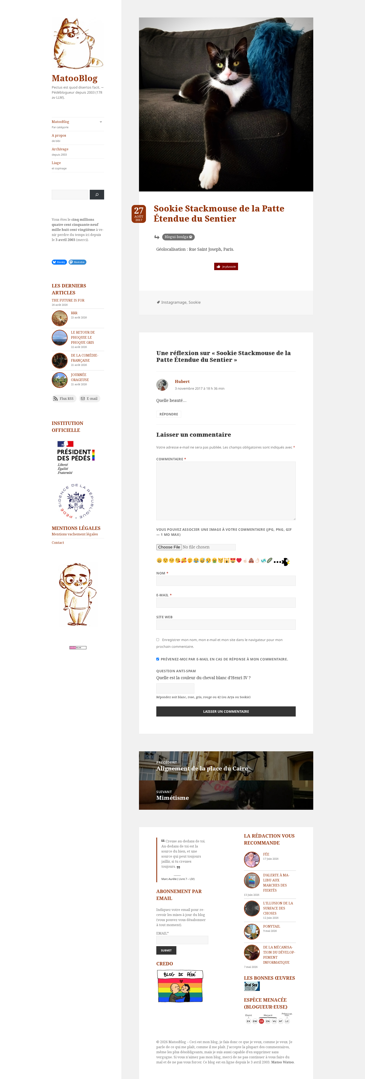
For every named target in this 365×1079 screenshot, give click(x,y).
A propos (59, 138)
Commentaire (171, 459)
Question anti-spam (176, 671)
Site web (164, 617)
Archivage (60, 151)
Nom (162, 573)
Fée (266, 854)
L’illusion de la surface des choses (278, 908)
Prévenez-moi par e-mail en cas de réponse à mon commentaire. (224, 659)
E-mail (164, 595)
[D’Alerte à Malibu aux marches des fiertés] (252, 880)
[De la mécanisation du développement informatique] (252, 952)
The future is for (68, 300)
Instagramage (174, 302)
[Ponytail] (252, 932)
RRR (74, 313)
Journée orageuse (80, 377)
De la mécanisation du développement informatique (279, 955)
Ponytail (271, 926)
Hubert (182, 381)
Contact (58, 542)
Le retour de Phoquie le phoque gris (83, 337)
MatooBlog (74, 78)
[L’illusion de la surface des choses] (252, 908)
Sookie (195, 302)
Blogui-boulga (176, 236)
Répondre (168, 414)
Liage (59, 165)
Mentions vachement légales (75, 534)
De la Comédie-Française (84, 358)
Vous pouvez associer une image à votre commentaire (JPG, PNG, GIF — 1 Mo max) (224, 532)
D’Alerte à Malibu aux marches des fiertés (276, 883)
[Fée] (252, 860)
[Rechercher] (97, 194)
